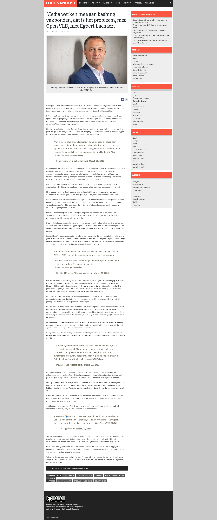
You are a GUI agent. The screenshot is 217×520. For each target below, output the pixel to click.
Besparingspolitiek (84, 475)
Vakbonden (88, 481)
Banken (135, 92)
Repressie (136, 112)
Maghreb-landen (139, 155)
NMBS (135, 61)
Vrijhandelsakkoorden (140, 73)
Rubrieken (149, 3)
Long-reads (137, 196)
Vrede (135, 124)
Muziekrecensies (139, 199)
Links (118, 3)
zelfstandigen (100, 481)
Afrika (135, 144)
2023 (65, 475)
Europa (135, 141)
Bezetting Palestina (140, 55)
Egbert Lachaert (64, 481)
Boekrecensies (138, 184)
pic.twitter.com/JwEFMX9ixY (68, 267)
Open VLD (77, 481)
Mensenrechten (138, 107)
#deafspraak (69, 359)
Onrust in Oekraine (140, 70)
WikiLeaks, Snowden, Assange (144, 64)
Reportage (137, 205)
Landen (106, 3)
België (71, 475)
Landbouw (136, 104)
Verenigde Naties (139, 167)
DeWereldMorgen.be (80, 468)
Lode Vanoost (61, 2)
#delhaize (113, 416)
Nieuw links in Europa (140, 67)
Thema (95, 3)
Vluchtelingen (138, 121)
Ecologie (136, 95)
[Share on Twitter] (126, 99)
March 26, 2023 (96, 161)
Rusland (136, 161)
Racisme (136, 110)
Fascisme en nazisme (141, 98)
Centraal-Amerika (139, 149)
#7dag (112, 152)
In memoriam (138, 190)
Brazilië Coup (138, 78)
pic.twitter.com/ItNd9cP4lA (90, 359)
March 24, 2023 (101, 273)
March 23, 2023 (91, 364)
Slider (107, 475)
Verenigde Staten (139, 164)
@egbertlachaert (85, 355)
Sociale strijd (118, 475)
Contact (127, 3)
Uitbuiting (51, 478)
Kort (134, 193)
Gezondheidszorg (139, 101)
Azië (134, 146)
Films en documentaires (141, 187)
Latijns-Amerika (138, 152)
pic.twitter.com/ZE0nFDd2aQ (68, 155)
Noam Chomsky (138, 75)
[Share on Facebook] (122, 99)
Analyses (136, 181)
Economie (98, 475)
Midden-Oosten (138, 158)
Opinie (135, 202)
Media (135, 58)
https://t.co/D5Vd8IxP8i (105, 423)
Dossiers (83, 3)
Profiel (138, 3)
